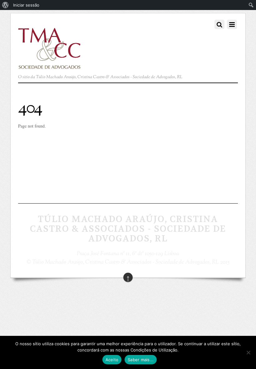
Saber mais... (141, 359)
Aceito (112, 359)
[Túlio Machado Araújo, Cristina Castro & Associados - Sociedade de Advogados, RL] (49, 65)
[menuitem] (5, 5)
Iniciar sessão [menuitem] (26, 5)
